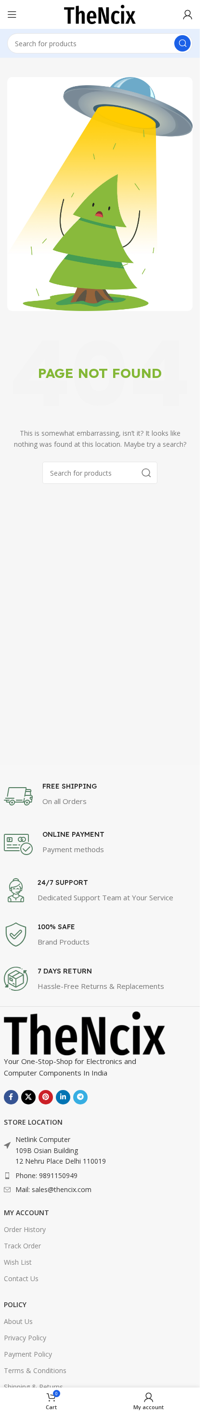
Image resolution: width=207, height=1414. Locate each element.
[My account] (187, 14)
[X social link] (28, 1097)
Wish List (18, 1262)
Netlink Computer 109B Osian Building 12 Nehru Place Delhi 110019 (60, 1150)
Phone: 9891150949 (46, 1175)
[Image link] (85, 1033)
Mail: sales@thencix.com (53, 1189)
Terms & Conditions (35, 1370)
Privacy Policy (25, 1337)
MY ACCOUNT (26, 1212)
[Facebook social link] (11, 1097)
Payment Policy (28, 1354)
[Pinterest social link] (46, 1097)
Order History (25, 1229)
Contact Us (21, 1278)
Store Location (33, 1122)
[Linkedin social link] (63, 1097)
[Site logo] (100, 13)
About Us (18, 1321)
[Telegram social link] (80, 1097)
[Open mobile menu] (12, 14)
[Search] (182, 43)
